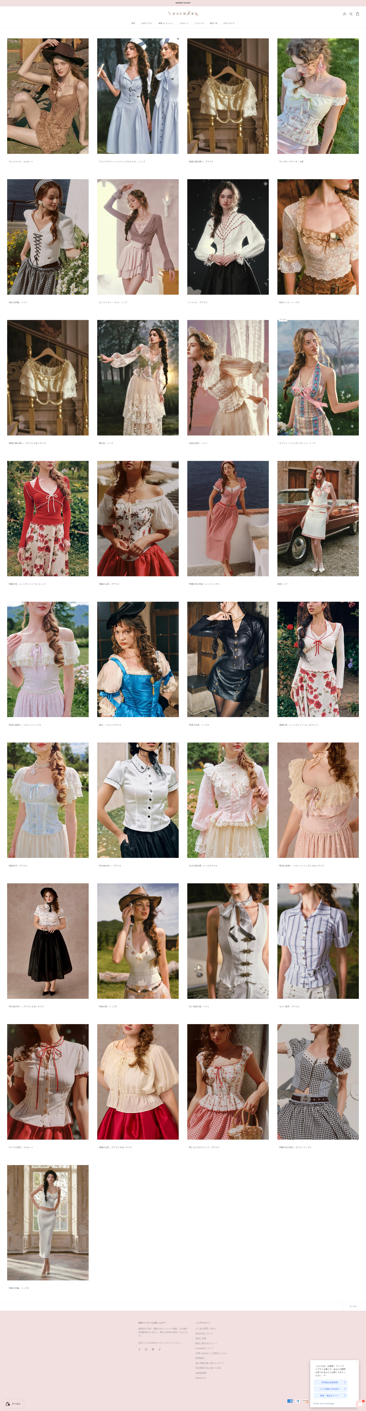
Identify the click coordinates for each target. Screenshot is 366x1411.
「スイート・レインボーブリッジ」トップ (296, 443)
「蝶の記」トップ (105, 443)
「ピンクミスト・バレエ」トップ (112, 302)
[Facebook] (139, 1349)
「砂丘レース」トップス (288, 302)
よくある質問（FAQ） (206, 1329)
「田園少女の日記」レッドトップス (203, 584)
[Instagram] (146, 1349)
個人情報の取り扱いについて (209, 1363)
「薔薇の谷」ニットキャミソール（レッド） (27, 584)
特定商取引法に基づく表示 (208, 1368)
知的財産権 (201, 1373)
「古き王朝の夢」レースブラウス (202, 866)
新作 (133, 23)
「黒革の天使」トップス (198, 725)
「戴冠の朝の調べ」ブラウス (200, 162)
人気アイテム (146, 23)
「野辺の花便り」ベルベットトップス (24, 725)
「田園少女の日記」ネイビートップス (294, 1147)
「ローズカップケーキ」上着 (290, 162)
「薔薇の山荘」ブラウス (108, 584)
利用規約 (200, 1358)
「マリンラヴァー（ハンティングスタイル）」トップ (121, 162)
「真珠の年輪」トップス (18, 1288)
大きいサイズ (228, 23)
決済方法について (204, 1334)
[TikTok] (160, 1349)
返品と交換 (201, 1338)
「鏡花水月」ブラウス (17, 866)
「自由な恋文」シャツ (197, 443)
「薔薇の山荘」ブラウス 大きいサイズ (114, 1147)
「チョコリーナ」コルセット (20, 162)
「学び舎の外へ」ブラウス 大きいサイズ (25, 1006)
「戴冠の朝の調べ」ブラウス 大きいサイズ (26, 443)
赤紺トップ (282, 584)
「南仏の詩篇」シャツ (17, 302)
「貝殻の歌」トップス (107, 1006)
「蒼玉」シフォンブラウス (109, 725)
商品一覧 (213, 23)
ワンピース (199, 23)
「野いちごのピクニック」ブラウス (203, 1147)
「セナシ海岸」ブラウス (288, 1006)
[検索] (351, 13)
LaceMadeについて (204, 1348)
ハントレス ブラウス (197, 302)
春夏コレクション (165, 23)
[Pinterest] (153, 1349)
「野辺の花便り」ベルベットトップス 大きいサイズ (300, 866)
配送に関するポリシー (206, 1343)
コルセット (184, 23)
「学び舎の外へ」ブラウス (109, 866)
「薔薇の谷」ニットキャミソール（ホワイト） (298, 725)
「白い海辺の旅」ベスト (198, 1006)
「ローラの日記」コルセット (20, 1147)
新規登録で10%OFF (183, 3)
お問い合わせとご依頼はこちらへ (212, 1353)
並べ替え (353, 1306)
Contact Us (200, 1378)
